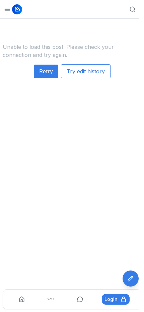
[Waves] (51, 299)
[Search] (132, 9)
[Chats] (80, 299)
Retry (46, 71)
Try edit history (86, 71)
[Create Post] (131, 278)
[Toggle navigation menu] (7, 9)
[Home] (21, 299)
